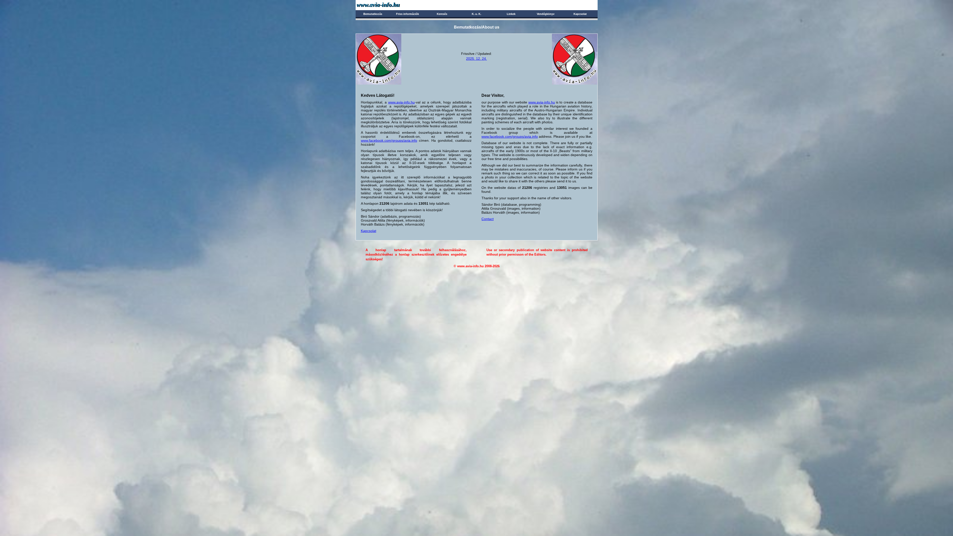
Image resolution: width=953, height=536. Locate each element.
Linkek (511, 13)
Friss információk (407, 13)
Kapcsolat (580, 13)
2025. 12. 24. (476, 59)
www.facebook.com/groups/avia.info (389, 140)
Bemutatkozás (372, 13)
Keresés (442, 13)
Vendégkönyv (545, 13)
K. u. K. (476, 13)
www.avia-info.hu (401, 102)
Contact (487, 219)
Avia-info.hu (387, 5)
